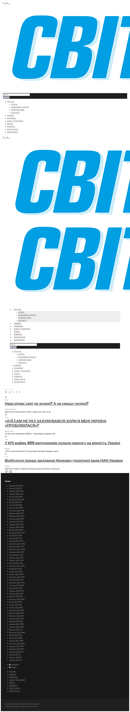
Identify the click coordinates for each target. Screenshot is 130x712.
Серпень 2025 (14, 519)
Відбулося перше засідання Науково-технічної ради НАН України (64, 460)
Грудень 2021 (14, 641)
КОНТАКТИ (15, 113)
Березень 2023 (14, 599)
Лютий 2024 (13, 569)
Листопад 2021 (14, 643)
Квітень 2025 (14, 530)
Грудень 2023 (14, 574)
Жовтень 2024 (14, 546)
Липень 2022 (14, 621)
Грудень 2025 (14, 508)
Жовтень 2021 (14, 646)
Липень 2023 (14, 588)
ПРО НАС (10, 102)
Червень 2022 (14, 624)
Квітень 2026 (14, 497)
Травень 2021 (14, 660)
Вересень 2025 (15, 516)
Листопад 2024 (15, 544)
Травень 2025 (14, 527)
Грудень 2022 (14, 607)
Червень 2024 (14, 557)
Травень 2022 (14, 627)
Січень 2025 (13, 538)
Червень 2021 (14, 657)
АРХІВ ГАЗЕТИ (12, 129)
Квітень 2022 (14, 630)
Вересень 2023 (14, 582)
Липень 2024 (14, 555)
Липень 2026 (14, 488)
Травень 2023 (14, 593)
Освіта (7, 431)
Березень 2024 (15, 566)
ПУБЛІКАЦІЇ (11, 118)
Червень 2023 (14, 591)
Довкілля (8, 409)
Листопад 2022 (14, 610)
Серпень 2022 (14, 618)
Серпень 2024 (14, 552)
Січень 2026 (13, 505)
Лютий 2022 (13, 635)
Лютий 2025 (13, 535)
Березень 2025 (14, 533)
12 (9, 471)
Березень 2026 (14, 499)
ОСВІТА (10, 124)
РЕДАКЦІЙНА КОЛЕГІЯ (20, 107)
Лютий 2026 (13, 502)
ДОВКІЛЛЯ (11, 126)
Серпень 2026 (14, 485)
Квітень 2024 (14, 563)
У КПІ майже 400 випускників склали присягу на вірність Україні (62, 443)
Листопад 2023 (14, 577)
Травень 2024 (14, 560)
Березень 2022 (14, 632)
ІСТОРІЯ (14, 104)
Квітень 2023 (14, 596)
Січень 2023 (13, 605)
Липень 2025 (14, 521)
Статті (13, 409)
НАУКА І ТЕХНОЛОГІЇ (15, 121)
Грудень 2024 (14, 541)
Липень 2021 (13, 654)
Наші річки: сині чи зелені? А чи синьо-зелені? (47, 403)
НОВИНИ (10, 115)
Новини (7, 449)
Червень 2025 (14, 524)
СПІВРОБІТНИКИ (17, 110)
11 (7, 471)
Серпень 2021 (14, 652)
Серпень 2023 (14, 585)
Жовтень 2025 (14, 513)
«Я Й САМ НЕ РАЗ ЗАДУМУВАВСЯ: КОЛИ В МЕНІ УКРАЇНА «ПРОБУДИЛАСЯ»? (55, 423)
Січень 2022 (13, 638)
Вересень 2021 (14, 649)
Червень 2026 (14, 491)
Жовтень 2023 (14, 580)
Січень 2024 (13, 571)
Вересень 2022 (14, 616)
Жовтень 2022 (14, 613)
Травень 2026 (14, 494)
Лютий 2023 (13, 602)
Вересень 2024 (15, 549)
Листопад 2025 (14, 510)
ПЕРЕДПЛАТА (12, 132)
